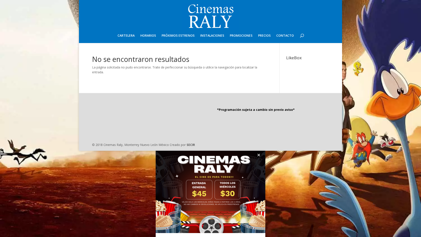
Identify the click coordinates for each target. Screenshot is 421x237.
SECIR (191, 145)
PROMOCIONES (241, 36)
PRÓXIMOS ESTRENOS (178, 36)
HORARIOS (148, 36)
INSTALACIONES (212, 36)
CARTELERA (126, 36)
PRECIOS (264, 36)
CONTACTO (285, 36)
